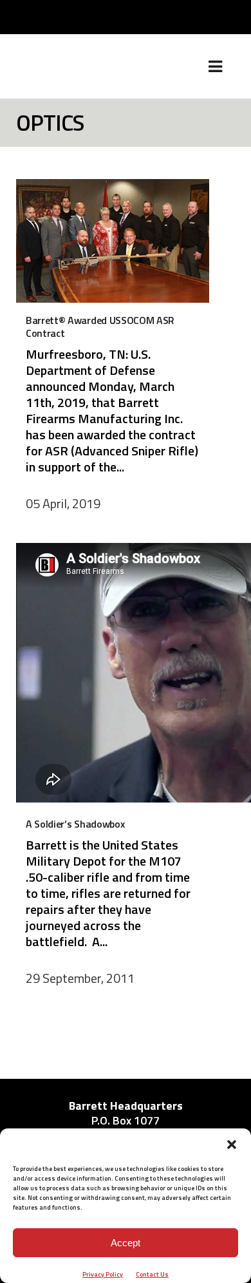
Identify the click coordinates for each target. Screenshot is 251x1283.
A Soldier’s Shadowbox (75, 824)
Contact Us (152, 1274)
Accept (125, 1242)
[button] (231, 1144)
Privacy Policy (102, 1274)
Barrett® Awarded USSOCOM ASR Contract (100, 326)
